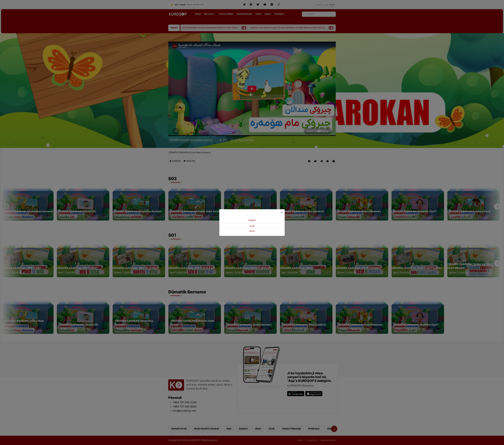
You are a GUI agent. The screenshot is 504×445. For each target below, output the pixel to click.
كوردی (252, 225)
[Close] (281, 212)
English (252, 220)
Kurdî (252, 231)
